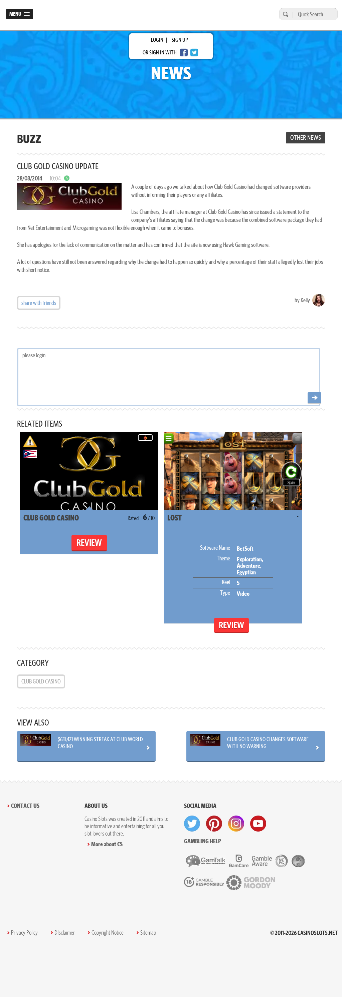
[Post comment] (314, 398)
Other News (305, 137)
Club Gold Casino (41, 681)
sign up (180, 39)
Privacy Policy (24, 932)
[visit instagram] (236, 824)
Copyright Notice (108, 932)
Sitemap (148, 932)
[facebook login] (184, 52)
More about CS (107, 844)
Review (89, 542)
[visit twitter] (192, 824)
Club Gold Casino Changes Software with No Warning (268, 742)
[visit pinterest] (214, 824)
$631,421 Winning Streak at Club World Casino (100, 742)
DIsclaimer (64, 932)
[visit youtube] (258, 824)
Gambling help (202, 841)
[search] (285, 14)
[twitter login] (194, 52)
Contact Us (25, 805)
